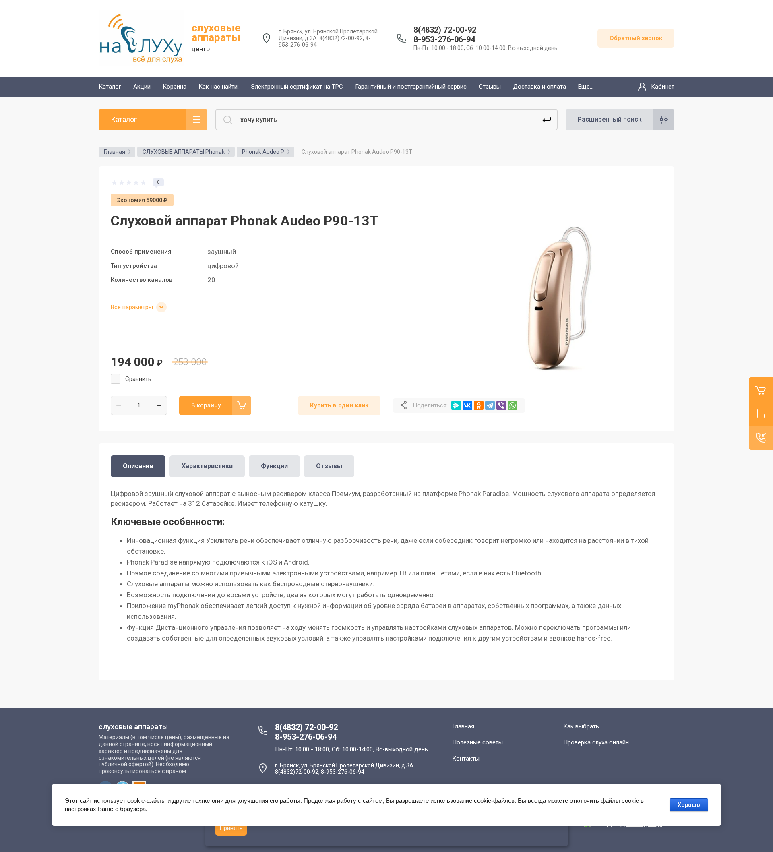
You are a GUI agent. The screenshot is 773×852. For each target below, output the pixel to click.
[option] (559, 281)
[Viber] (501, 405)
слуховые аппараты (216, 32)
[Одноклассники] (479, 405)
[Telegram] (490, 405)
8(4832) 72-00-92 (444, 30)
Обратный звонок (636, 38)
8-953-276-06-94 (444, 39)
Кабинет (662, 86)
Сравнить (138, 379)
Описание (138, 466)
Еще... (585, 86)
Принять (231, 828)
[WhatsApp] (512, 405)
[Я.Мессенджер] (456, 405)
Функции (274, 466)
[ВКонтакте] (467, 405)
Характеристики (207, 466)
